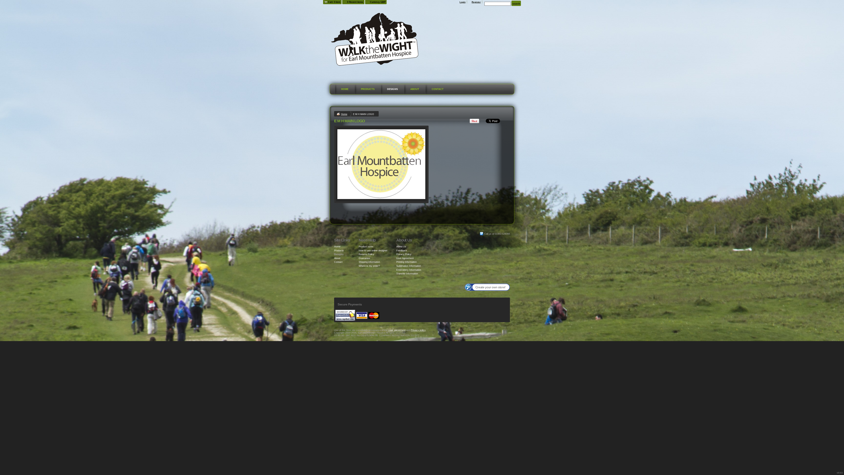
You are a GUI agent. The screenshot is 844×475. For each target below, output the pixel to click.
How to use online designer (373, 250)
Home (344, 89)
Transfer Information (407, 273)
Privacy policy (418, 330)
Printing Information (406, 262)
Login (463, 2)
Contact (438, 89)
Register (476, 2)
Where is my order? (369, 266)
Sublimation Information (408, 266)
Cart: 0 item (334, 2)
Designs (392, 89)
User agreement (397, 330)
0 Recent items (355, 2)
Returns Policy (366, 254)
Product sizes (366, 246)
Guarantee (364, 258)
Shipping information (369, 262)
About (414, 89)
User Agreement (405, 258)
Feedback (401, 250)
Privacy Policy (403, 254)
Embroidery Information (408, 270)
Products (368, 89)
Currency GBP (377, 2)
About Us (401, 246)
